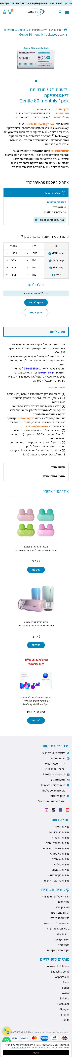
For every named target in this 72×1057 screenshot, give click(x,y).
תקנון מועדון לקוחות (58, 950)
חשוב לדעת (57, 331)
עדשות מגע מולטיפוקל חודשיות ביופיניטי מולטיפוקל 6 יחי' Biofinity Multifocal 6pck (36, 701)
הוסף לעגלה (36, 302)
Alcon (66, 982)
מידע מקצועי (62, 940)
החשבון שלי (62, 907)
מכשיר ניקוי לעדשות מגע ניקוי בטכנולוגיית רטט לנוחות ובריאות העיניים (36, 548)
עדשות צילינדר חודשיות (56, 848)
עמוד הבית (63, 902)
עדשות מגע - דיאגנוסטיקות (46, 30)
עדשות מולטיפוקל (59, 854)
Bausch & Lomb (60, 972)
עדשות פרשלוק (60, 870)
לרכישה (36, 570)
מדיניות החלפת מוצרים (56, 923)
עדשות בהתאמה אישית (56, 881)
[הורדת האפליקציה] (7, 1031)
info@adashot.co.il (54, 775)
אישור (36, 1052)
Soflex (65, 988)
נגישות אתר (63, 934)
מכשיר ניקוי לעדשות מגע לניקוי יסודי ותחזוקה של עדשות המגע (36, 623)
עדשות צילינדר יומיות (57, 843)
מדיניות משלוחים (59, 918)
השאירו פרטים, (46, 373)
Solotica (64, 999)
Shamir (65, 1015)
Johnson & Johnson (57, 966)
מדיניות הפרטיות (18, 1047)
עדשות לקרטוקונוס (58, 875)
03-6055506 (31, 369)
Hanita (65, 1020)
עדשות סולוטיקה (60, 865)
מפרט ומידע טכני (54, 476)
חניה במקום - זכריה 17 (53, 788)
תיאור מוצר (58, 467)
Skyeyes (64, 1009)
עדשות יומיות (62, 827)
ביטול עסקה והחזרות (58, 929)
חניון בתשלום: (52, 798)
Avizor (65, 993)
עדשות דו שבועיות (59, 832)
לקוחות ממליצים (60, 913)
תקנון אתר (63, 945)
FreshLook (63, 1004)
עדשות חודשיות (60, 838)
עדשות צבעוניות (60, 859)
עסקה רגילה (52, 192)
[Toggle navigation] (68, 13)
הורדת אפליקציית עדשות (55, 897)
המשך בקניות (36, 313)
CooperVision (61, 977)
